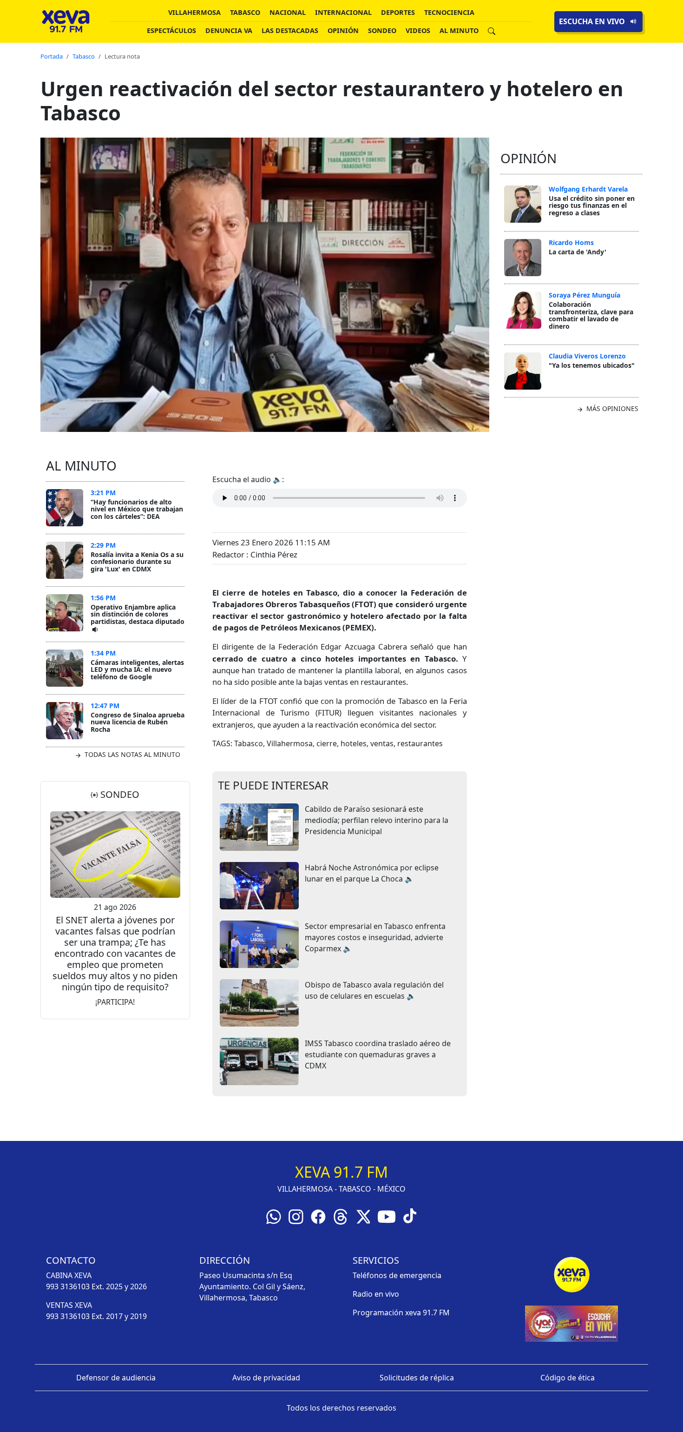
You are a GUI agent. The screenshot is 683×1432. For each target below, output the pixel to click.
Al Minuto (459, 30)
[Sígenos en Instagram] (296, 1216)
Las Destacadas (290, 30)
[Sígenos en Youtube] (386, 1216)
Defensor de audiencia (116, 1377)
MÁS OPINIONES (611, 408)
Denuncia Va (228, 30)
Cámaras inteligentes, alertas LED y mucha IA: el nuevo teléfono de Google (137, 669)
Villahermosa (194, 12)
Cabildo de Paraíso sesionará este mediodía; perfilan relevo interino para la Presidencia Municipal (376, 820)
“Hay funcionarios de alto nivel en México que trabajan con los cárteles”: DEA (137, 509)
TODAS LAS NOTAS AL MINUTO (131, 754)
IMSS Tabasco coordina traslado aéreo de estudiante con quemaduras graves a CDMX (378, 1054)
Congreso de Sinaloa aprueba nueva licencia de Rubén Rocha (137, 722)
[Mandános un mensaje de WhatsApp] (273, 1216)
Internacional (343, 12)
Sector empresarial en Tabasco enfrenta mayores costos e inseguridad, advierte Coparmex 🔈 (375, 937)
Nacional (287, 12)
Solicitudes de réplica (417, 1377)
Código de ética (567, 1377)
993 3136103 (68, 1286)
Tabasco (245, 12)
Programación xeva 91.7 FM (401, 1312)
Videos (418, 30)
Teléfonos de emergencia (397, 1275)
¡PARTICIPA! (115, 1002)
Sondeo (382, 30)
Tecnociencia (449, 12)
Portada (51, 56)
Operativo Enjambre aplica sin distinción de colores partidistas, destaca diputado (137, 614)
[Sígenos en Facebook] (318, 1216)
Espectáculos (171, 30)
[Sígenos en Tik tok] (409, 1215)
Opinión (343, 30)
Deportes (398, 12)
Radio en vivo (376, 1294)
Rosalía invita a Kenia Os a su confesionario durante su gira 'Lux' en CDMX (137, 561)
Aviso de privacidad (266, 1377)
